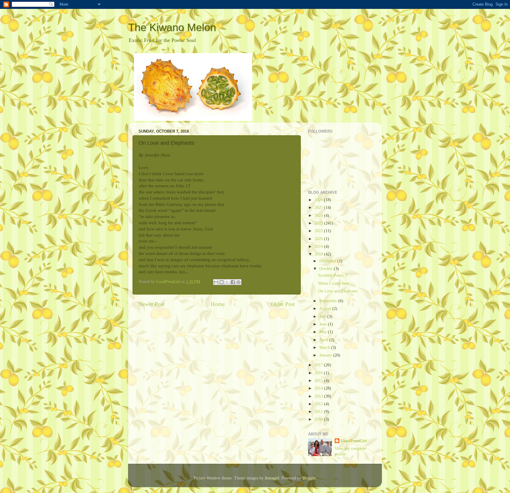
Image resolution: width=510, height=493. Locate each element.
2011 (319, 411)
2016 (319, 373)
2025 (319, 207)
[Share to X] (227, 282)
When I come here (333, 283)
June (323, 324)
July (323, 316)
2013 (319, 396)
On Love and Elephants (337, 291)
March (325, 347)
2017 (319, 365)
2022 (319, 231)
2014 (319, 388)
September (328, 301)
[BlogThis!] (222, 282)
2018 (319, 254)
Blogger (309, 478)
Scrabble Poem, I (332, 275)
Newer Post (151, 304)
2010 (319, 419)
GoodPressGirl (354, 441)
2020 (319, 239)
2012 (319, 404)
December (328, 261)
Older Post (283, 304)
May (323, 332)
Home (218, 304)
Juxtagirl (272, 478)
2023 (319, 223)
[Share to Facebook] (233, 282)
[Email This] (216, 282)
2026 (319, 200)
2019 (319, 246)
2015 (319, 380)
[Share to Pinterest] (238, 282)
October (326, 268)
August (325, 308)
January (326, 355)
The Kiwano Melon (172, 27)
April (324, 340)
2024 (319, 215)
